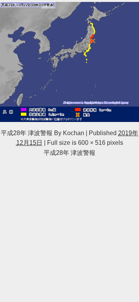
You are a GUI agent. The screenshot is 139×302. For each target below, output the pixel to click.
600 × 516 (91, 142)
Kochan (73, 133)
